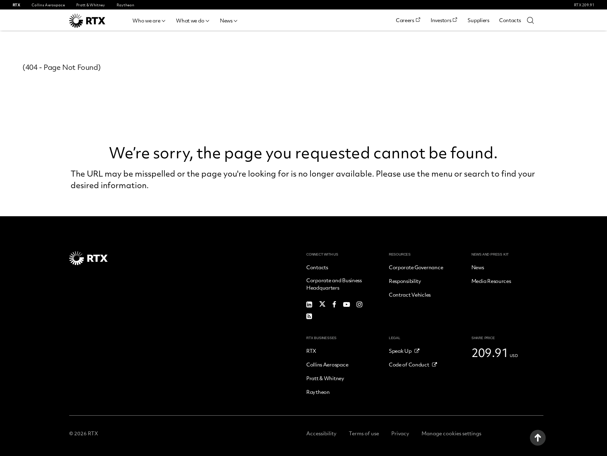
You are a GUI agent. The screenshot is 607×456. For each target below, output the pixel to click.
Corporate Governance (416, 267)
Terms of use (364, 433)
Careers (405, 20)
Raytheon (318, 391)
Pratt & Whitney (325, 378)
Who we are (146, 20)
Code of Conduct (409, 364)
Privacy (400, 433)
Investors (441, 20)
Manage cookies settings (451, 433)
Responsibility (405, 280)
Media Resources (491, 280)
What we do (190, 20)
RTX (311, 350)
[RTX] (97, 21)
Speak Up (400, 350)
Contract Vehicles (410, 294)
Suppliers (478, 20)
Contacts (510, 20)
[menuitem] (149, 19)
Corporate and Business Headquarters (334, 284)
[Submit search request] (530, 20)
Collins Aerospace (327, 364)
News (226, 20)
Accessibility (321, 433)
